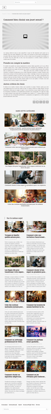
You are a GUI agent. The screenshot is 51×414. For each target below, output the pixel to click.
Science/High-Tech (29, 404)
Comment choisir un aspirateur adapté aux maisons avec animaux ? (14, 377)
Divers (8, 14)
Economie (5, 404)
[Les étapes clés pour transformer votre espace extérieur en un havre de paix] (25, 158)
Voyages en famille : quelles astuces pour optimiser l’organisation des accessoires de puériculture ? (25, 128)
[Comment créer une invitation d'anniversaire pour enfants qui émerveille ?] (25, 139)
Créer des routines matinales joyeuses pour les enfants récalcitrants (25, 205)
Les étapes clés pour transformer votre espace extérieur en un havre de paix (25, 166)
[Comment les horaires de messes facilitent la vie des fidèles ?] (36, 296)
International (13, 404)
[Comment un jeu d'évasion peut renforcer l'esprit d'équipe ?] (36, 366)
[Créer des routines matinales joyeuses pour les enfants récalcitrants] (25, 196)
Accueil (4, 14)
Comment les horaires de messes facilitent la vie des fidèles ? (36, 307)
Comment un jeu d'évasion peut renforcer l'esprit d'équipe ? (36, 377)
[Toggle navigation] (4, 7)
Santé (20, 404)
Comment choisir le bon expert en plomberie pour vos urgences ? (25, 185)
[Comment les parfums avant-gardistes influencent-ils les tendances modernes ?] (36, 331)
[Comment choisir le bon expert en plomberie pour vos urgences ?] (25, 177)
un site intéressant (19, 70)
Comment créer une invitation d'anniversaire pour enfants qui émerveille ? (25, 147)
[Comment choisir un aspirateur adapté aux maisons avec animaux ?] (14, 366)
